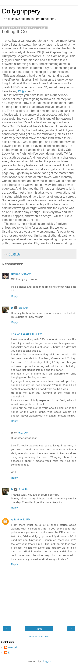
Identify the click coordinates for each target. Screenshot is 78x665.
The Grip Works (21, 333)
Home (39, 629)
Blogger (46, 661)
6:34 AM (23, 307)
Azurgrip (13, 647)
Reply (14, 295)
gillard (15, 519)
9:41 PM (25, 519)
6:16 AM (26, 273)
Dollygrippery (21, 11)
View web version (39, 636)
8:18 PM (37, 333)
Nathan (15, 273)
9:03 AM (23, 432)
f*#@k (22, 91)
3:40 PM (24, 489)
